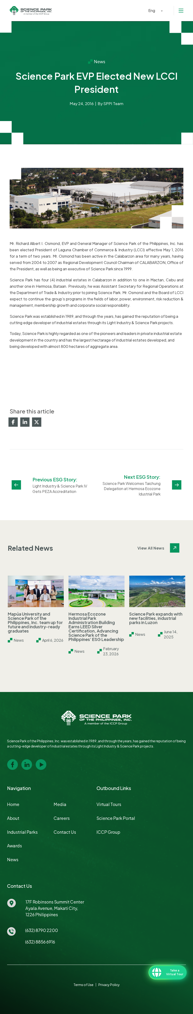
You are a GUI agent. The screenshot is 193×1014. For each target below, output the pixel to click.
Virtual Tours (108, 804)
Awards (14, 845)
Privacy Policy (109, 985)
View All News (151, 548)
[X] (36, 422)
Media (60, 804)
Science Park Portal (115, 818)
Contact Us (65, 832)
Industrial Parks (22, 832)
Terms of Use (83, 985)
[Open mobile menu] (181, 10)
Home (13, 804)
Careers (62, 818)
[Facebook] (13, 422)
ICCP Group (108, 832)
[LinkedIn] (24, 422)
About (13, 818)
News (12, 859)
